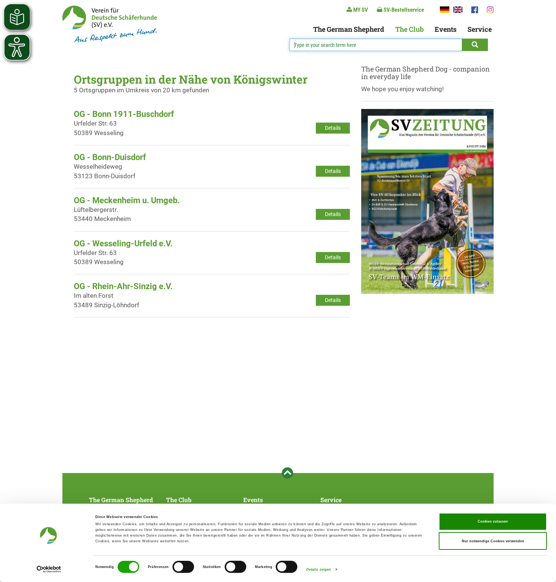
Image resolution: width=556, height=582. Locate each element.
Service (479, 29)
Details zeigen (318, 569)
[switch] (183, 567)
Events (446, 29)
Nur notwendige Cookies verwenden (493, 541)
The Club (409, 29)
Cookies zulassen (493, 521)
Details (333, 128)
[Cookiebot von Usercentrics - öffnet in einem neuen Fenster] (49, 569)
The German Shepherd (348, 29)
